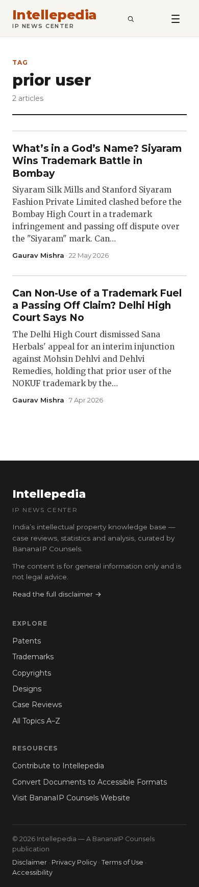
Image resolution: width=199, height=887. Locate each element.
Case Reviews (37, 704)
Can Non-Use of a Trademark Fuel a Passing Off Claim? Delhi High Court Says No (97, 305)
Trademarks (33, 656)
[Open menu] (175, 18)
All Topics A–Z (36, 720)
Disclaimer (29, 862)
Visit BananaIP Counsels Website (71, 797)
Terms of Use (122, 862)
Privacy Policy (74, 862)
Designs (26, 688)
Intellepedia (54, 15)
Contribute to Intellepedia (58, 765)
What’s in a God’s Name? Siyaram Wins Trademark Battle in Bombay (97, 161)
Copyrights (31, 673)
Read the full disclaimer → (57, 594)
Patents (26, 641)
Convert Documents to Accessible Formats (89, 782)
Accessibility (32, 872)
